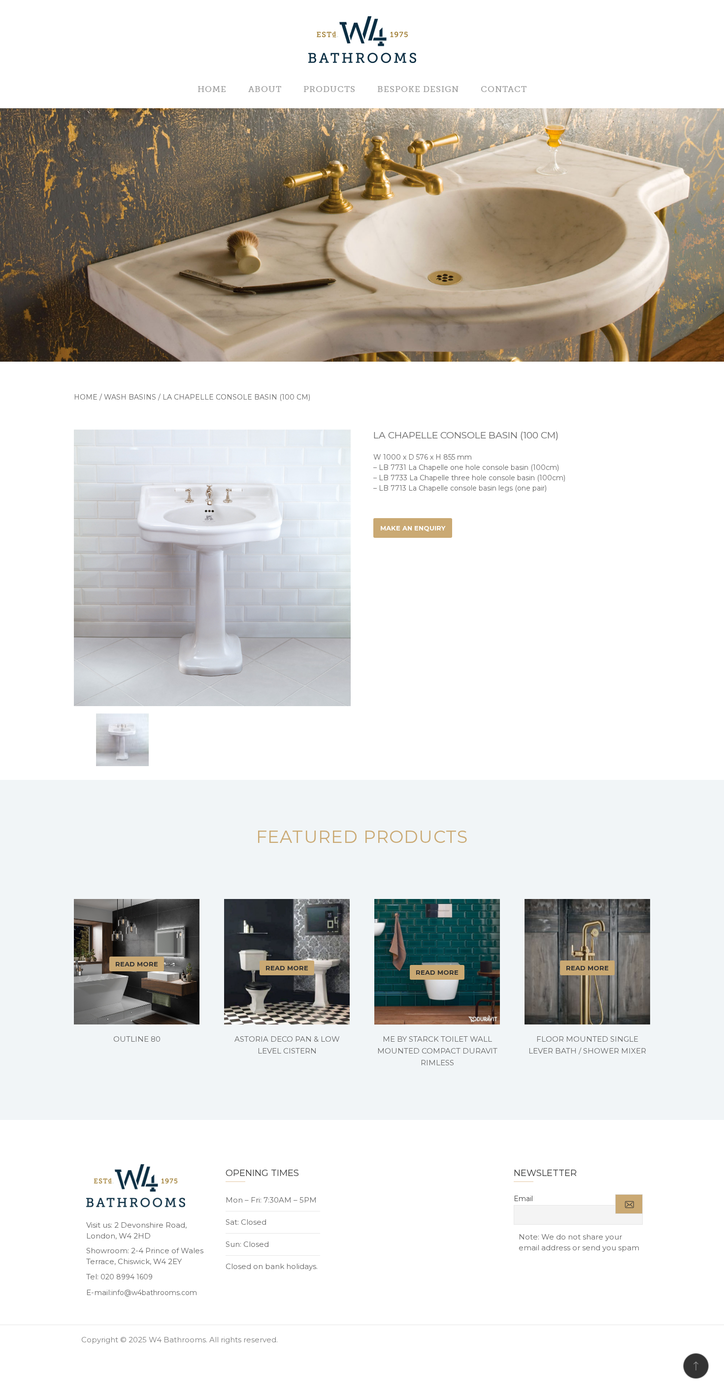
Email (523, 1198)
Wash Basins (130, 397)
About (265, 89)
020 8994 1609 (126, 1276)
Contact (504, 89)
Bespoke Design (418, 89)
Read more (136, 964)
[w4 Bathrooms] (362, 40)
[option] (212, 568)
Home (212, 89)
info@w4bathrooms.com (154, 1292)
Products (329, 89)
